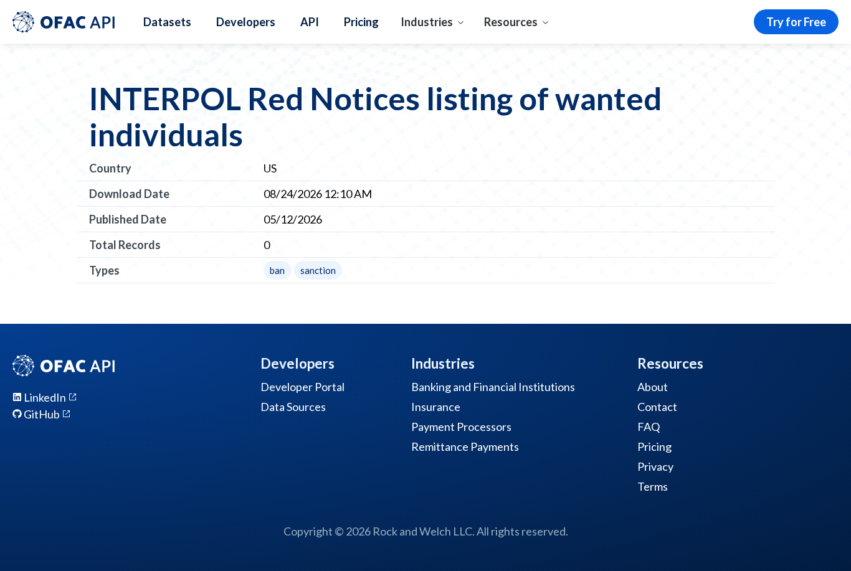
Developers (245, 22)
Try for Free (796, 22)
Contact (657, 406)
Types (104, 270)
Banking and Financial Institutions (493, 387)
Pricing (361, 22)
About (652, 387)
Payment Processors (461, 426)
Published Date (127, 219)
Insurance (435, 406)
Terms (652, 486)
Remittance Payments (465, 446)
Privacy (655, 466)
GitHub (42, 414)
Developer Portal (302, 387)
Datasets (167, 22)
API (309, 22)
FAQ (648, 426)
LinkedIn (45, 397)
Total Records (125, 245)
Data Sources (293, 406)
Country (110, 168)
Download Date (129, 194)
